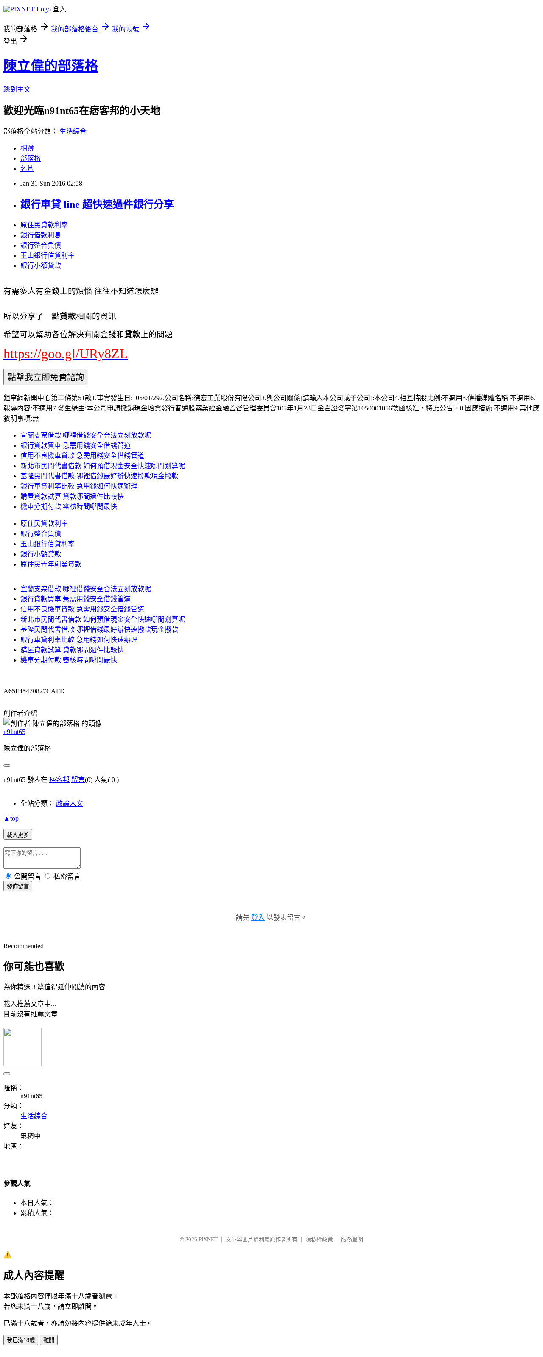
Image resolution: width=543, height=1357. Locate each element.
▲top (11, 818)
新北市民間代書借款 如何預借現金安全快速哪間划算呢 (102, 465)
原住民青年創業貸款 (50, 564)
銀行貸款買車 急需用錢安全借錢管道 (75, 445)
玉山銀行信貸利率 (47, 255)
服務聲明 (352, 1239)
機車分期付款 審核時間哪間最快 (68, 506)
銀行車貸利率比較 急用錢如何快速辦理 (78, 486)
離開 (48, 1340)
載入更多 (18, 835)
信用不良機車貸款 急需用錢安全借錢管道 (82, 455)
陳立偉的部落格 (50, 65)
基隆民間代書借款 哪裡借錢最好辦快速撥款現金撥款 (99, 476)
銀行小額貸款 (40, 265)
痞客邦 (59, 779)
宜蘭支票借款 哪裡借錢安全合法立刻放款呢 (85, 435)
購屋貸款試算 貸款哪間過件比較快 (72, 496)
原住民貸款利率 (44, 225)
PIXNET (208, 1239)
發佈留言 (18, 886)
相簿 (27, 148)
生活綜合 (73, 131)
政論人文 (69, 803)
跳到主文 (17, 89)
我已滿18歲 (21, 1340)
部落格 (30, 158)
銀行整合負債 (40, 245)
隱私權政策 (319, 1239)
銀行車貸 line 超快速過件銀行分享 (97, 204)
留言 (78, 779)
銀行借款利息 (40, 235)
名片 (27, 168)
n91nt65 (14, 731)
